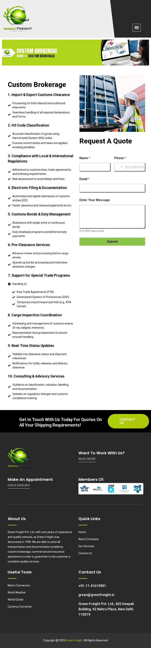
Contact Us (127, 421)
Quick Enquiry (19, 485)
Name (84, 158)
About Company (88, 539)
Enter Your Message (94, 200)
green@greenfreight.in (96, 595)
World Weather (17, 592)
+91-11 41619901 (92, 586)
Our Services (86, 546)
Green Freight (74, 640)
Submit (112, 241)
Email (84, 179)
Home (82, 532)
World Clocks (15, 599)
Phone (120, 158)
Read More (87, 459)
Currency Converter (20, 606)
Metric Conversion (19, 585)
